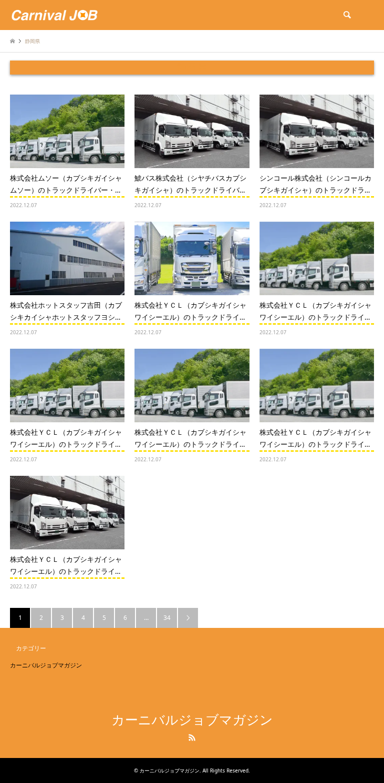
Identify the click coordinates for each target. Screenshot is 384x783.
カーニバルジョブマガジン (46, 665)
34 (167, 617)
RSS (192, 737)
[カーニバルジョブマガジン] (54, 15)
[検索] (347, 15)
